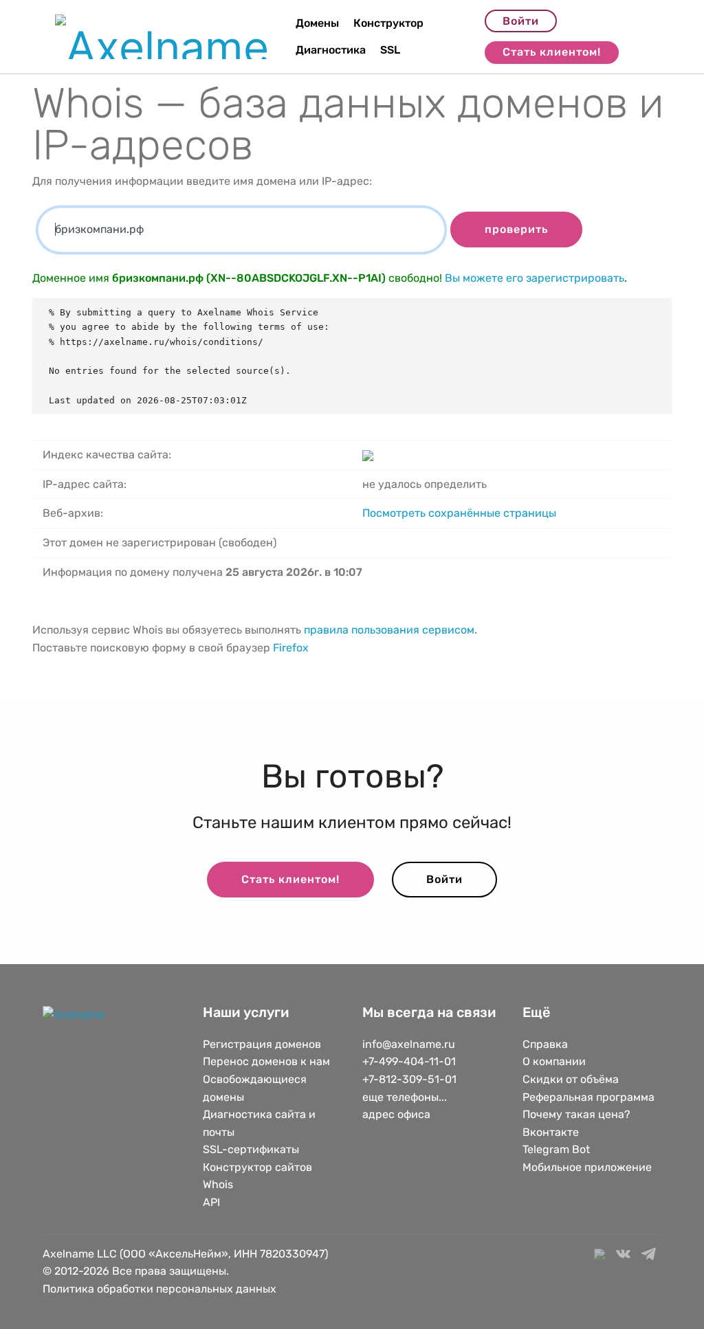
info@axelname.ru (408, 1044)
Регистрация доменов (262, 1044)
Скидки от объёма (570, 1079)
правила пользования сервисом (389, 629)
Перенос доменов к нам (266, 1061)
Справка (545, 1044)
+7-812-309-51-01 (409, 1079)
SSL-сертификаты (252, 1149)
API (211, 1202)
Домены (317, 23)
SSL (390, 49)
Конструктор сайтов (257, 1167)
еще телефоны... (404, 1097)
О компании (554, 1061)
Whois (218, 1184)
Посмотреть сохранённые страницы (459, 513)
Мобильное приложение (587, 1167)
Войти (521, 20)
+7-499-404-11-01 (409, 1061)
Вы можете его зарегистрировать (534, 277)
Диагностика (331, 49)
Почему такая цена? (576, 1114)
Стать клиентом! (552, 51)
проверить (516, 229)
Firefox (291, 647)
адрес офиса (396, 1114)
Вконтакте (550, 1132)
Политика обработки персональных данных (159, 1288)
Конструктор (388, 23)
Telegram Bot (556, 1149)
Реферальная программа (588, 1097)
